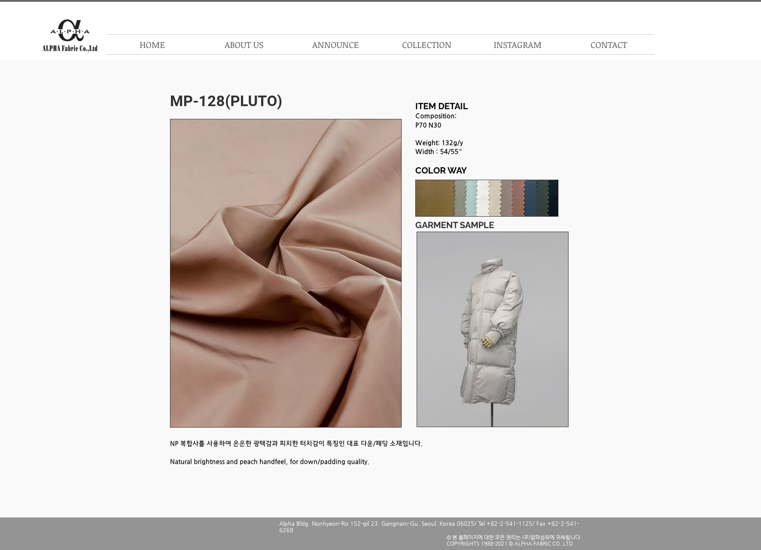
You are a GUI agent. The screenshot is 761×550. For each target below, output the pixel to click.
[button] (426, 44)
